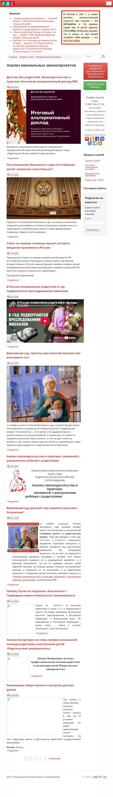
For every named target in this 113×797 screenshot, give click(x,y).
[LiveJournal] (90, 142)
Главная (13, 56)
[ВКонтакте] (102, 138)
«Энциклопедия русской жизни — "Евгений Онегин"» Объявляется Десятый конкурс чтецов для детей (35, 21)
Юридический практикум (48, 56)
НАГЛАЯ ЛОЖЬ (71, 40)
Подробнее (13, 158)
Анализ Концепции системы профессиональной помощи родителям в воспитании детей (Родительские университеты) (42, 644)
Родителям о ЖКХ (94, 180)
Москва (19, 747)
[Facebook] (97, 138)
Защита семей (26, 56)
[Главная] (8, 3)
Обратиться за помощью (95, 86)
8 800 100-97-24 (95, 104)
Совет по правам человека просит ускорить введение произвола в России (38, 245)
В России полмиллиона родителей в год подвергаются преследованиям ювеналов (37, 289)
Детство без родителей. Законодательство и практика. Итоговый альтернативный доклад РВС (42, 79)
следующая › (55, 758)
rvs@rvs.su (98, 129)
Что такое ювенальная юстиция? (91, 167)
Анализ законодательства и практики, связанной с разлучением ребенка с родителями (43, 458)
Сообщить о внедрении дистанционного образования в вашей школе (95, 71)
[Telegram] (95, 142)
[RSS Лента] (100, 142)
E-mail (88, 218)
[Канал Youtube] (87, 138)
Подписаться (92, 229)
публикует (22, 270)
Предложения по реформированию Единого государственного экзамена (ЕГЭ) (35, 28)
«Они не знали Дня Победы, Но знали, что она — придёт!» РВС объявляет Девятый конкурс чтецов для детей (34, 35)
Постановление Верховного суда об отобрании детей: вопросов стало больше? (41, 167)
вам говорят (90, 30)
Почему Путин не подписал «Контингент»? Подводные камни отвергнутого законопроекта (41, 593)
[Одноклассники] (92, 138)
